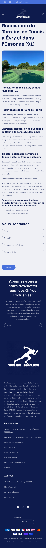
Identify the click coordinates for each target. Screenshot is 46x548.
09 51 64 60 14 (9, 447)
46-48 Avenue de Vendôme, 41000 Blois (19, 482)
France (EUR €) (22, 522)
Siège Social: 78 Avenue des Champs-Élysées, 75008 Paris (21, 431)
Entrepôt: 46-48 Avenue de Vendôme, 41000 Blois (22, 437)
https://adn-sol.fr (10, 487)
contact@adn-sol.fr (11, 492)
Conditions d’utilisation (33, 542)
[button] (2, 13)
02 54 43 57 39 (9, 497)
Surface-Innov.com (15, 538)
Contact (7, 467)
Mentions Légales (11, 457)
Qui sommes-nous (11, 452)
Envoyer (8, 267)
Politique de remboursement (33, 538)
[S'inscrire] (39, 325)
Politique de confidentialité (14, 462)
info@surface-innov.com (13, 442)
